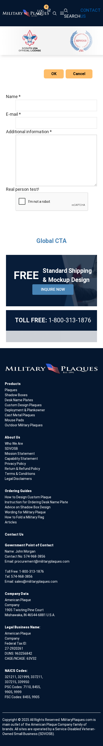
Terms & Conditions (20, 474)
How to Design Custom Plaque (28, 497)
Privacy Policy (15, 464)
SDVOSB (11, 448)
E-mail (13, 114)
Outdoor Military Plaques (24, 425)
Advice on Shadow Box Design (28, 507)
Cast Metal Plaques (20, 415)
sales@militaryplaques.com (36, 581)
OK (54, 73)
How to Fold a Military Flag (24, 517)
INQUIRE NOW (53, 289)
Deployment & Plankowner (25, 410)
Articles (11, 522)
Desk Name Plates (19, 400)
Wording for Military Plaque (25, 512)
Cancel (79, 73)
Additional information (29, 131)
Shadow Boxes (16, 395)
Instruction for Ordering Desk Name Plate (36, 502)
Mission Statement (20, 453)
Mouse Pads (14, 420)
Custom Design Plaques (23, 405)
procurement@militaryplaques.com (42, 561)
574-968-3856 (34, 556)
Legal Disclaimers (18, 479)
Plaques (11, 390)
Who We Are (14, 443)
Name (13, 96)
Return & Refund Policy (22, 469)
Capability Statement (21, 459)
